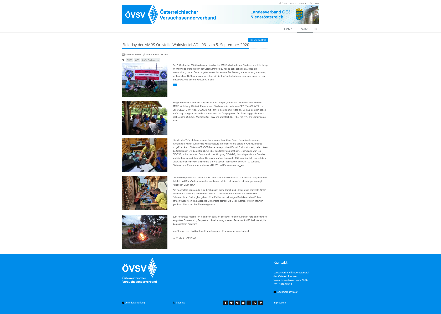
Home (288, 29)
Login (316, 3)
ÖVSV (304, 29)
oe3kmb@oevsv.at (287, 291)
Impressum (280, 302)
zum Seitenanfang (134, 302)
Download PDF (259, 39)
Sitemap (180, 302)
